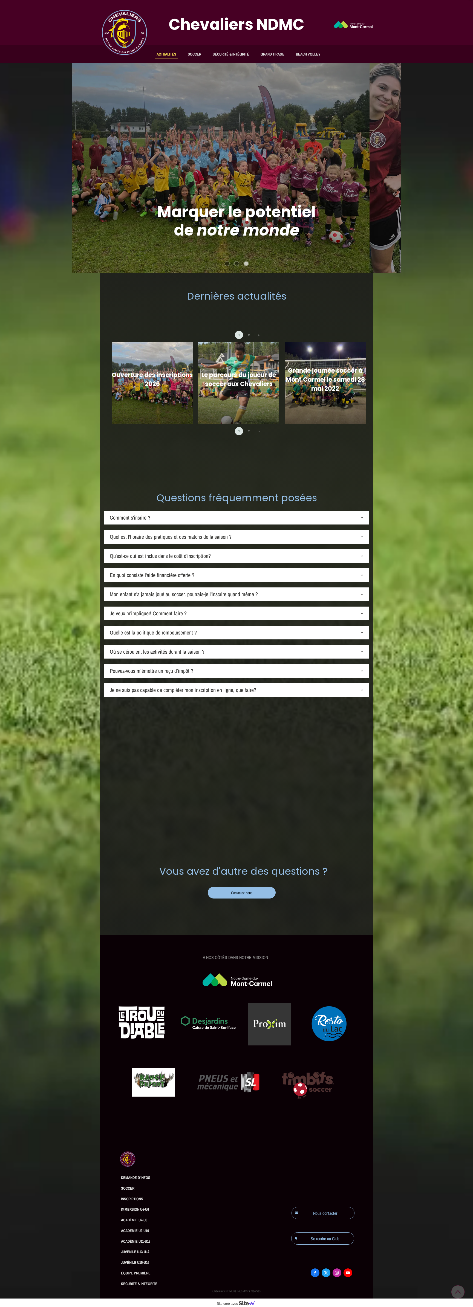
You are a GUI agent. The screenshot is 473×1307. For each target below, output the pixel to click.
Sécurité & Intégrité (231, 54)
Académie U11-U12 (135, 1241)
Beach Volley (308, 54)
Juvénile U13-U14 (135, 1251)
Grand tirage (272, 54)
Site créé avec (228, 1304)
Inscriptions (132, 1198)
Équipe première (136, 1273)
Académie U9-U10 (135, 1230)
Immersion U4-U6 (135, 1209)
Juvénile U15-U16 (135, 1262)
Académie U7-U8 (134, 1220)
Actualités (166, 54)
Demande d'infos (135, 1177)
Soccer (194, 54)
